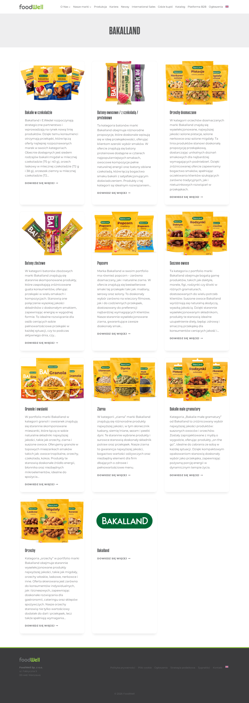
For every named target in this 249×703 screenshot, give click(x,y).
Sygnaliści (204, 667)
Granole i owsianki (36, 409)
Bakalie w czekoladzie (38, 112)
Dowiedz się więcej (41, 183)
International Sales (143, 6)
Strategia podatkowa (182, 667)
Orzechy (30, 550)
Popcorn (102, 263)
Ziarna (101, 409)
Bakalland (103, 550)
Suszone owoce (179, 263)
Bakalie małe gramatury (185, 409)
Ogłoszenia (216, 6)
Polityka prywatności (122, 667)
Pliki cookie (145, 667)
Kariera (113, 6)
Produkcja (100, 6)
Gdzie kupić (165, 6)
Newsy (125, 6)
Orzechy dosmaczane (183, 112)
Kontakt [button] (217, 667)
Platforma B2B (197, 6)
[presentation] (52, 83)
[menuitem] (227, 6)
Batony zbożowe (35, 263)
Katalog (180, 6)
